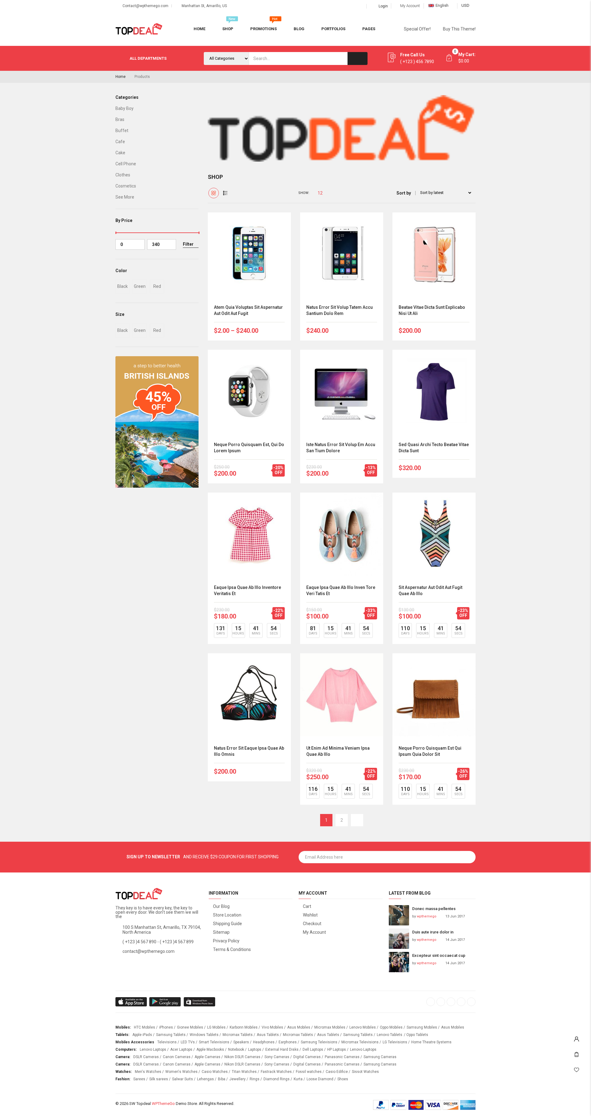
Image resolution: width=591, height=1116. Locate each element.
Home (120, 77)
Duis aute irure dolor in (432, 932)
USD (465, 5)
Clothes (122, 174)
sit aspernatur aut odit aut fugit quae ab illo (430, 590)
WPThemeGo (163, 1103)
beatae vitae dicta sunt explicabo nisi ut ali (432, 310)
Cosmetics (125, 185)
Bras (119, 119)
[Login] (576, 1037)
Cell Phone (125, 163)
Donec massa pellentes (434, 908)
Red (157, 286)
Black (122, 286)
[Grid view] (213, 193)
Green (140, 286)
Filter (188, 244)
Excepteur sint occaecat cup (438, 955)
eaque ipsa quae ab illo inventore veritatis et (247, 590)
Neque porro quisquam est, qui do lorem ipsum (249, 447)
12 (320, 193)
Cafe (120, 141)
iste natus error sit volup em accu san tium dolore (340, 447)
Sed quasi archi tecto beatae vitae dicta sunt (434, 447)
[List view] (225, 193)
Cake (120, 152)
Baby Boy (124, 108)
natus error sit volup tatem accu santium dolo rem (339, 310)
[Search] (358, 58)
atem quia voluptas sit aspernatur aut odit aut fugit (248, 310)
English (442, 5)
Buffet (121, 130)
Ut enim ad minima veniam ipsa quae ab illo (338, 751)
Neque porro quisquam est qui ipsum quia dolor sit (430, 751)
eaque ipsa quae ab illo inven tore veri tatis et (340, 590)
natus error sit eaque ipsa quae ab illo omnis (249, 751)
